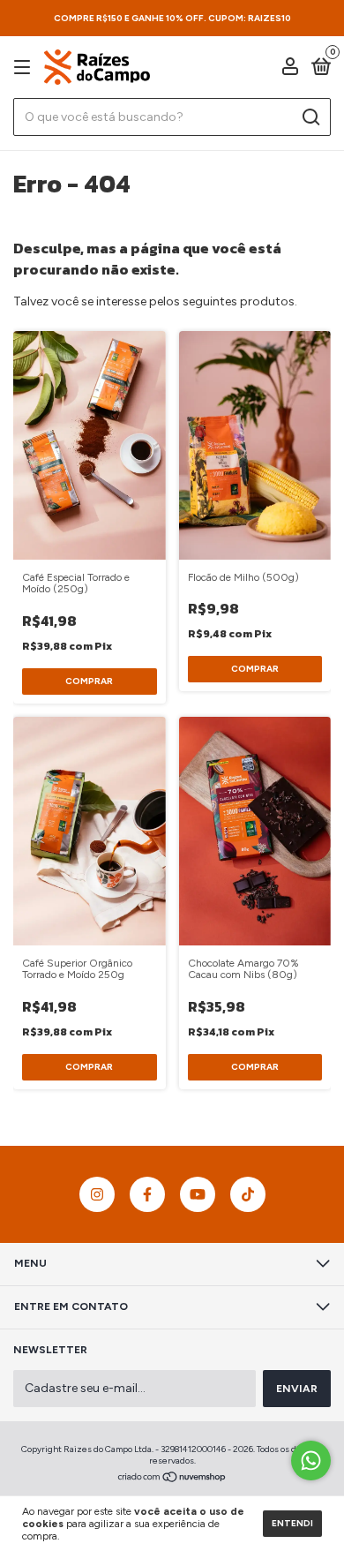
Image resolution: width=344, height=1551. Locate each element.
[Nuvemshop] (172, 1479)
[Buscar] (310, 117)
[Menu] (25, 68)
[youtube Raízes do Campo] (197, 1194)
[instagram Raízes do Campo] (97, 1194)
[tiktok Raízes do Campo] (247, 1194)
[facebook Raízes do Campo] (147, 1194)
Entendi (292, 1523)
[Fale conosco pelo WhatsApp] (311, 1460)
